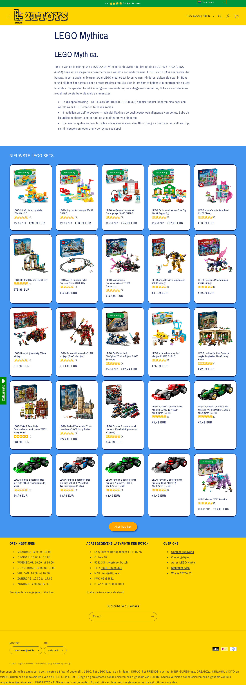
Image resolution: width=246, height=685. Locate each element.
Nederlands (208, 2)
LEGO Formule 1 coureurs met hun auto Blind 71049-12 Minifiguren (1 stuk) (167, 483)
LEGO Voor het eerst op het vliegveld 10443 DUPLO (165, 355)
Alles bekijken (123, 526)
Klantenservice (180, 568)
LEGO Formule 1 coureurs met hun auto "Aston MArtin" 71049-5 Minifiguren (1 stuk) (214, 410)
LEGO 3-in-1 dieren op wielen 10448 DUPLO (28, 212)
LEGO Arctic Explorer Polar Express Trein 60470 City (73, 282)
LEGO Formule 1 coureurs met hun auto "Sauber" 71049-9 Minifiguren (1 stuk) (121, 483)
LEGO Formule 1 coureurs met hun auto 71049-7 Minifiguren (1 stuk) (29, 483)
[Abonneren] (153, 616)
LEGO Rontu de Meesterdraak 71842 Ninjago (213, 282)
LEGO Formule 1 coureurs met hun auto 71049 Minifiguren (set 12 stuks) (121, 429)
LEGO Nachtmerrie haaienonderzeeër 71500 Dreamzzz (118, 283)
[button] (8, 16)
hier (51, 592)
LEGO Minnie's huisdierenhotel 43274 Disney (213, 212)
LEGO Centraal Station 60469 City (31, 280)
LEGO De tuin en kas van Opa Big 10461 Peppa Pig (169, 212)
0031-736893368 (111, 568)
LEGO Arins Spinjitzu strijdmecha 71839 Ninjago (168, 282)
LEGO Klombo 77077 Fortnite (212, 499)
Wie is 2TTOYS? (181, 573)
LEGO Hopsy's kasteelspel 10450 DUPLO (76, 212)
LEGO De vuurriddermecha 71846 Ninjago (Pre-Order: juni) (76, 355)
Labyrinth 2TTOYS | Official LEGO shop (34, 663)
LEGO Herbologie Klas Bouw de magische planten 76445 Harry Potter (213, 356)
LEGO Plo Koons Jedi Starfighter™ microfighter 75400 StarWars (122, 356)
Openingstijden (180, 557)
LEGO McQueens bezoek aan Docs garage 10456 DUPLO (120, 212)
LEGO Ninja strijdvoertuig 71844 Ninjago (30, 355)
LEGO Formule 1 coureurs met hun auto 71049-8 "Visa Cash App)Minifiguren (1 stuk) (75, 483)
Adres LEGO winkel (183, 563)
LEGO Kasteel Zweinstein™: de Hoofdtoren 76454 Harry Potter (76, 428)
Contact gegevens (182, 552)
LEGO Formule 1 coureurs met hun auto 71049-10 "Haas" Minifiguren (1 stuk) (167, 410)
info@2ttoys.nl (111, 573)
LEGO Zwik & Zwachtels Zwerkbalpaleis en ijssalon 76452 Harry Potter (30, 429)
